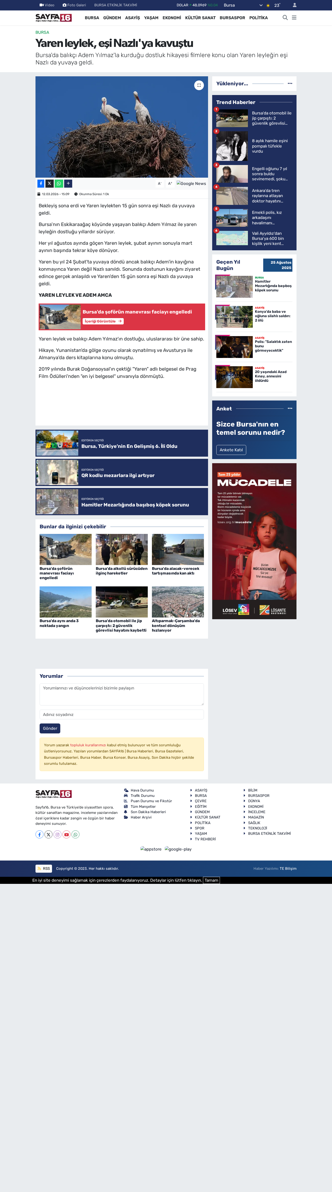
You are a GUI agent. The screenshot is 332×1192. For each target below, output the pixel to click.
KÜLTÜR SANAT (200, 17)
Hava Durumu (142, 790)
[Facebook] (39, 834)
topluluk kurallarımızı (88, 745)
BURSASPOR (232, 17)
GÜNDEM (112, 17)
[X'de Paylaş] (49, 184)
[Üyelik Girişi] (293, 5)
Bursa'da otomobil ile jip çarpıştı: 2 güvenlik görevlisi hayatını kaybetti (121, 625)
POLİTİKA (258, 17)
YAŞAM (151, 17)
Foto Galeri (76, 5)
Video (49, 5)
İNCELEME (256, 812)
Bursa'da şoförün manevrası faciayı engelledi (57, 573)
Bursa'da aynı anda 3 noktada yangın (59, 623)
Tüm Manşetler (143, 806)
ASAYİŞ (132, 17)
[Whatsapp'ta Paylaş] (59, 184)
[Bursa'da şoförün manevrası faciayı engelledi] (66, 549)
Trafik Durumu (143, 795)
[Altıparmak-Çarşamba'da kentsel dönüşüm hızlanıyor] (178, 601)
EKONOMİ (172, 17)
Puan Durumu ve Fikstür (151, 801)
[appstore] (152, 848)
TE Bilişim (288, 868)
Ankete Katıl (231, 449)
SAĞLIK (254, 823)
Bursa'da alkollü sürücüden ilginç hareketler (122, 570)
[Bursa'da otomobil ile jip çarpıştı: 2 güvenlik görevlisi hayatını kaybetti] (122, 601)
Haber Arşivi (141, 817)
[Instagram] (57, 834)
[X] (48, 834)
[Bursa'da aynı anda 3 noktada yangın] (66, 601)
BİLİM (252, 790)
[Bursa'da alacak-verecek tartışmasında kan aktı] (178, 549)
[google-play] (178, 848)
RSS (46, 868)
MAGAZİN (256, 817)
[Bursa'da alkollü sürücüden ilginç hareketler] (122, 549)
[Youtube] (66, 834)
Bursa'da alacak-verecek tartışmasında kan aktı (175, 570)
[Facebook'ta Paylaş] (40, 184)
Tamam (211, 880)
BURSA (92, 17)
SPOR (199, 828)
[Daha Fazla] (68, 184)
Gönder (50, 728)
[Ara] (285, 18)
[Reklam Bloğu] (254, 540)
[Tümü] (290, 83)
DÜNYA (254, 801)
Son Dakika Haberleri (148, 812)
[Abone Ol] (191, 183)
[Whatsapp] (75, 834)
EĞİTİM (201, 806)
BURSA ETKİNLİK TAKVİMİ (115, 5)
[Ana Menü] (294, 18)
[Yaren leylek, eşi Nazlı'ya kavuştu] (121, 126)
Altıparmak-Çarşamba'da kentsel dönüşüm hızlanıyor (176, 625)
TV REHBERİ (205, 839)
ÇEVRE (201, 801)
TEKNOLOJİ (257, 828)
